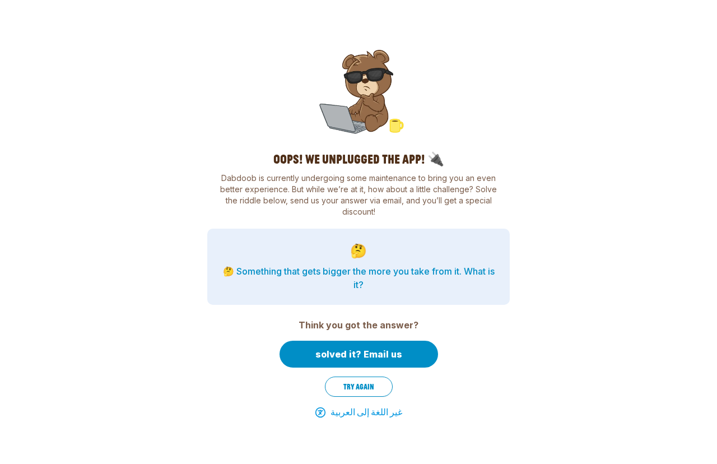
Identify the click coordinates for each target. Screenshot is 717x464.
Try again (358, 386)
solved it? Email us (358, 354)
